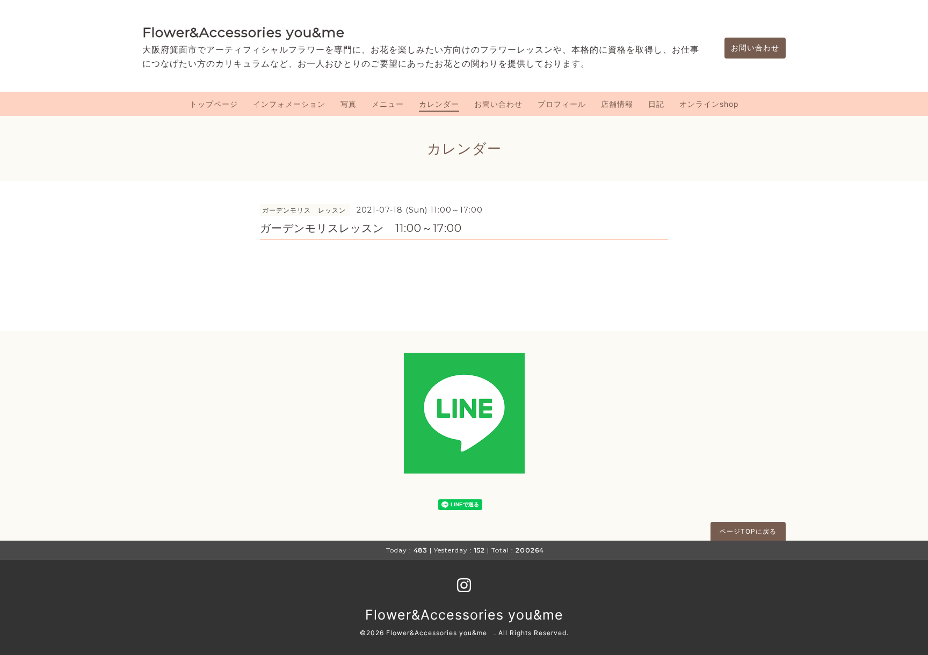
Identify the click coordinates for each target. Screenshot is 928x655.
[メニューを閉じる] (464, 327)
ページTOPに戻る (748, 531)
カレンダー (439, 103)
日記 (656, 103)
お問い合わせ (755, 47)
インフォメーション (289, 103)
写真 (348, 103)
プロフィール (562, 103)
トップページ (214, 103)
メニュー (388, 103)
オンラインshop (709, 103)
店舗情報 (617, 103)
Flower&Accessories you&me (243, 32)
